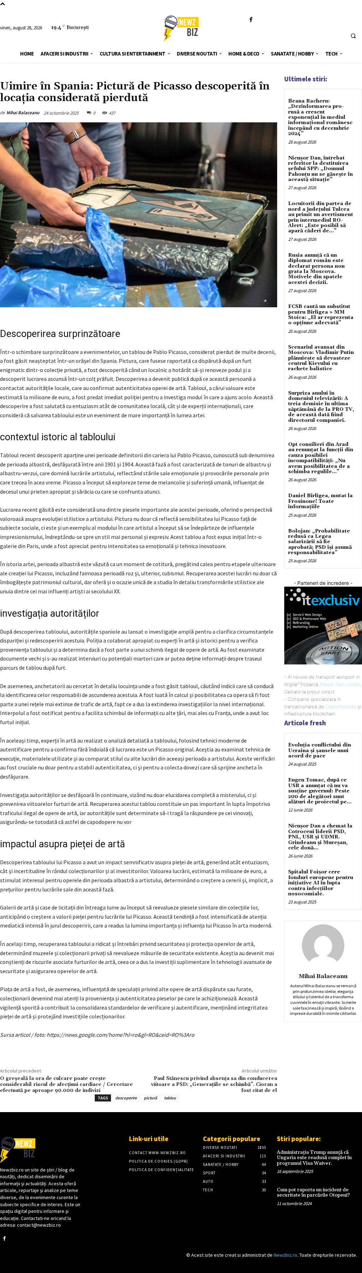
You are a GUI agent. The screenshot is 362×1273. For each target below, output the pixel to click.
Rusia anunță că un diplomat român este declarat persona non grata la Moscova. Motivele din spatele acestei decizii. (316, 269)
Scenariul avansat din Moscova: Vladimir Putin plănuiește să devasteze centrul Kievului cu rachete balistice (321, 358)
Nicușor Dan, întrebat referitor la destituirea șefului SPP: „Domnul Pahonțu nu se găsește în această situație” (320, 169)
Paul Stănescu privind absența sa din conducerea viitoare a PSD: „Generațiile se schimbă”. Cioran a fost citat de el (214, 1084)
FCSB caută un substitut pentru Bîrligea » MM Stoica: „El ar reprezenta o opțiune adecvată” (321, 314)
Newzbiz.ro (285, 1255)
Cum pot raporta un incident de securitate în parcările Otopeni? (313, 1192)
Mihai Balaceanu (22, 113)
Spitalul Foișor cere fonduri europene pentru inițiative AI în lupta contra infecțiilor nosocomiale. (320, 883)
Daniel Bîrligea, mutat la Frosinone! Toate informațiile (320, 501)
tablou (170, 1097)
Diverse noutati (17, 76)
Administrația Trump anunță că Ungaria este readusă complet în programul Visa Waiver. (314, 1158)
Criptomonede (341, 706)
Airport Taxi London (340, 684)
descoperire (126, 1097)
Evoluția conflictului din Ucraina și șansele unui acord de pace (319, 750)
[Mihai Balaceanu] (323, 945)
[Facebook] (251, 20)
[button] (353, 36)
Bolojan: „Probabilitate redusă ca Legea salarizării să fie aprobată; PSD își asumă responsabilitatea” (320, 542)
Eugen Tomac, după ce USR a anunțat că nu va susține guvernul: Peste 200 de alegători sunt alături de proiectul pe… (319, 791)
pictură (150, 1097)
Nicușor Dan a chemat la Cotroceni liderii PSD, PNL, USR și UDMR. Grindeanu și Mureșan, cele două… (320, 837)
